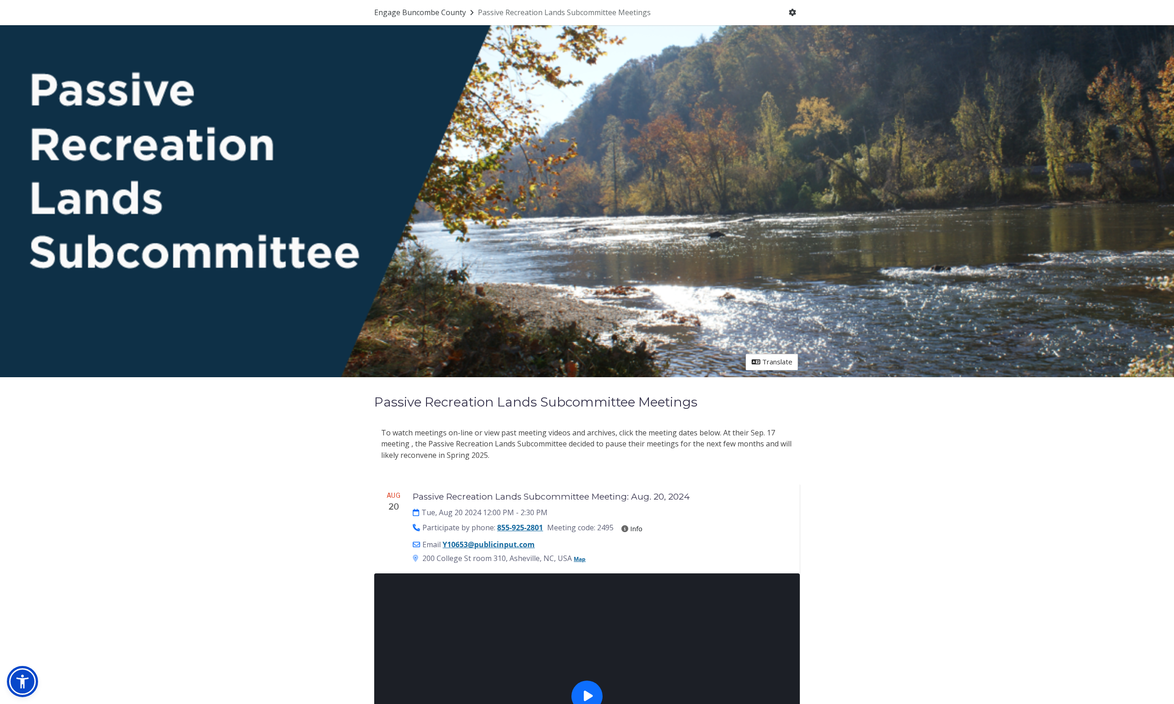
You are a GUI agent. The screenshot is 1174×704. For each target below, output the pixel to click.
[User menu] (793, 13)
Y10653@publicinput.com (489, 544)
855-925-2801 (520, 527)
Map (580, 559)
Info (635, 528)
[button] (22, 681)
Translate (776, 361)
